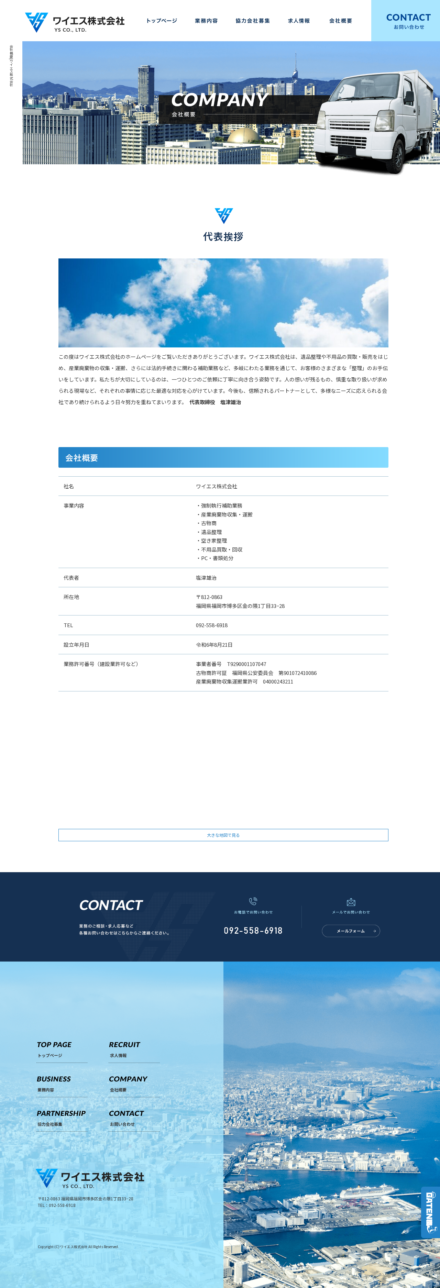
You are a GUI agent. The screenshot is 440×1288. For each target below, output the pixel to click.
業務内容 (206, 20)
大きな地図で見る (223, 835)
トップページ (162, 20)
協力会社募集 (252, 20)
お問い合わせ (122, 1124)
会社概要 (345, 20)
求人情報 (299, 20)
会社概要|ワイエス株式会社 (11, 66)
